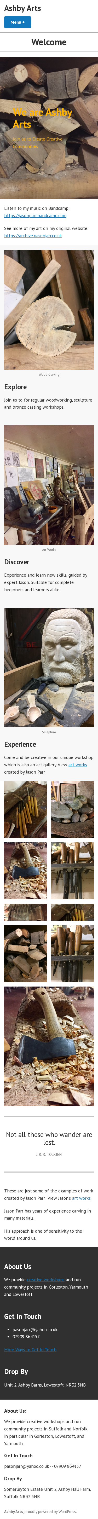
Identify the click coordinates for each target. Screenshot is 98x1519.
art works (77, 765)
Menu (20, 22)
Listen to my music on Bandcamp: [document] (37, 211)
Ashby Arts (22, 8)
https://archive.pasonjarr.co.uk (33, 236)
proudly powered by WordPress (50, 1511)
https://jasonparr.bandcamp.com (35, 215)
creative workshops (46, 1280)
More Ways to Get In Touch (30, 1350)
